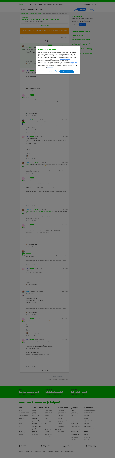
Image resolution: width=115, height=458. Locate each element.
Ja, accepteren (66, 71)
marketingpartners (65, 59)
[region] (58, 60)
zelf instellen (50, 67)
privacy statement (44, 63)
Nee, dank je (49, 71)
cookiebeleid (73, 62)
